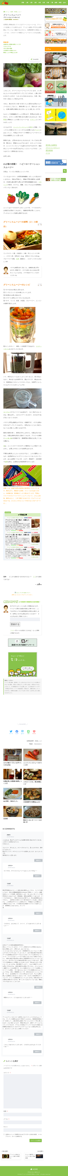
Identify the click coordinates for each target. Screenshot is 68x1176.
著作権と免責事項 (51, 145)
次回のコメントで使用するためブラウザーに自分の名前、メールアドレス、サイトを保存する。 (24, 1135)
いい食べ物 (8, 438)
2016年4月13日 (10, 1012)
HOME (35, 1169)
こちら (12, 630)
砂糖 (12, 488)
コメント (7, 1072)
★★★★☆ (15, 19)
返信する (38, 860)
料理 (60, 2)
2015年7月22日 (10, 836)
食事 (6, 462)
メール (6, 1119)
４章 (39, 2)
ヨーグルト (6, 412)
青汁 (31, 127)
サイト (5, 1127)
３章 (35, 2)
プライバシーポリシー (53, 148)
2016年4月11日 (10, 940)
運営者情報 (49, 150)
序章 (23, 2)
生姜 (17, 259)
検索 (65, 171)
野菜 (4, 119)
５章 (43, 2)
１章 (27, 2)
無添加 (21, 488)
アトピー (37, 130)
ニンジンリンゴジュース (21, 127)
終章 (56, 2)
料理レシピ (38, 741)
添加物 (16, 493)
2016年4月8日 (10, 885)
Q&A (64, 2)
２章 (31, 2)
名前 (5, 1111)
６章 (47, 2)
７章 (52, 2)
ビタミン (33, 119)
